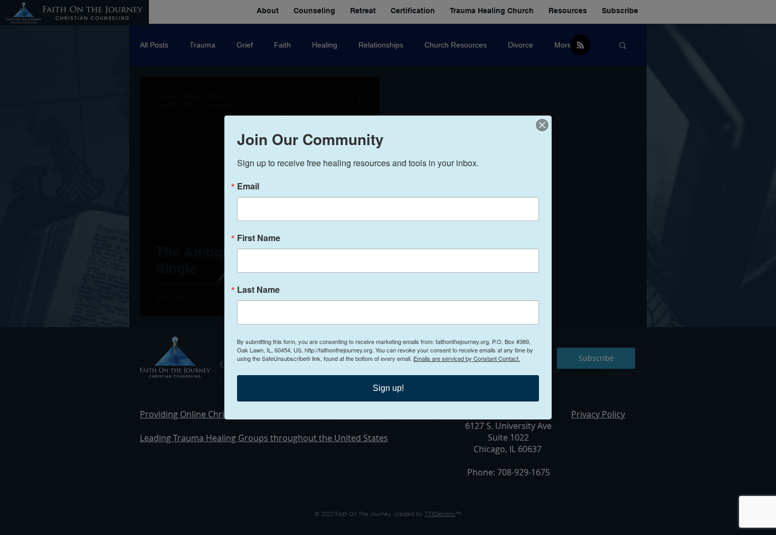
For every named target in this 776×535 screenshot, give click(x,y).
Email (248, 186)
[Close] (542, 125)
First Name (258, 238)
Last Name (258, 289)
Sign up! (388, 388)
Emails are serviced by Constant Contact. (466, 358)
